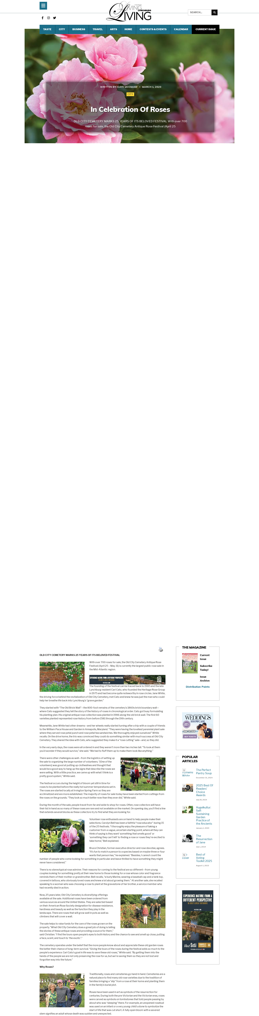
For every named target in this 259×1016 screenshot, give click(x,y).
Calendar (181, 29)
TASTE (47, 29)
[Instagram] (49, 18)
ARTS (113, 29)
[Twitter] (55, 18)
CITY (62, 29)
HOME (128, 29)
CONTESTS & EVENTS (153, 29)
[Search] (214, 12)
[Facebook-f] (43, 18)
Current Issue (206, 29)
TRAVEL (98, 29)
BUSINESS (78, 29)
